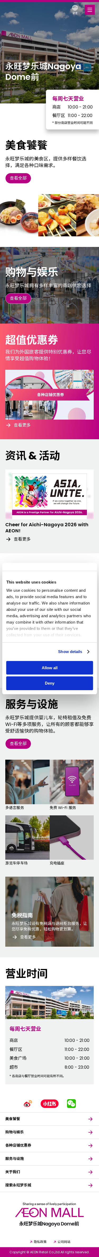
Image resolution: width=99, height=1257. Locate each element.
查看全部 (18, 178)
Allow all (50, 668)
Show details (70, 651)
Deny (49, 683)
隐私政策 (40, 1242)
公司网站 (64, 1242)
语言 (75, 13)
